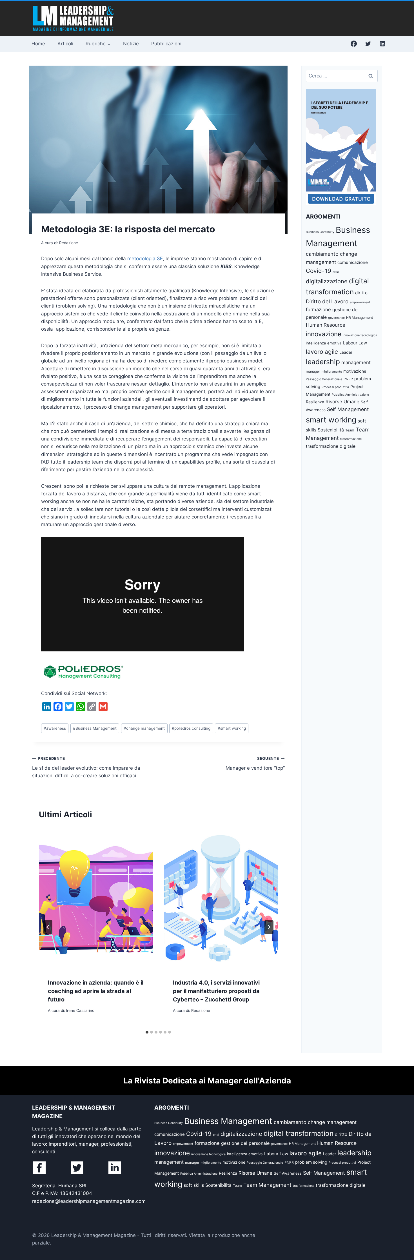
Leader (345, 352)
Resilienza (315, 401)
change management (144, 728)
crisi (336, 272)
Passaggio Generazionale (324, 379)
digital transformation (298, 1133)
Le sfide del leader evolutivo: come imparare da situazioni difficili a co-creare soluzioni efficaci (86, 767)
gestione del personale (245, 1143)
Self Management (348, 409)
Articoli (65, 43)
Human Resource (325, 325)
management (356, 362)
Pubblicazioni (166, 43)
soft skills (194, 1185)
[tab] (147, 1032)
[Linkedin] (382, 43)
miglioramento (332, 371)
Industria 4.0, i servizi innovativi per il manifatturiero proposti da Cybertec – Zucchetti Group (216, 991)
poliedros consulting (191, 728)
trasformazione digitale (330, 446)
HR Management (359, 317)
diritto (361, 292)
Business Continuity (320, 232)
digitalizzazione (327, 281)
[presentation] (96, 898)
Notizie (131, 43)
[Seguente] (268, 927)
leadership (323, 361)
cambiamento (322, 254)
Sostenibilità (331, 430)
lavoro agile (322, 351)
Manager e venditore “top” (255, 763)
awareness (55, 728)
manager (313, 371)
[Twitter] (368, 43)
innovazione (323, 334)
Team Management (267, 1185)
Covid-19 (318, 270)
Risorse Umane (342, 401)
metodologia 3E (145, 258)
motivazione (354, 371)
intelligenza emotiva (324, 343)
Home (38, 43)
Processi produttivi (335, 387)
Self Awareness (288, 1173)
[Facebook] (354, 43)
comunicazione (352, 262)
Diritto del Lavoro (327, 301)
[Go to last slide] (47, 927)
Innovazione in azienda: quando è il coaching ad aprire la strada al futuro (95, 991)
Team (349, 430)
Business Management (95, 728)
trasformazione (351, 439)
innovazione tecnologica (360, 335)
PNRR (348, 379)
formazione (318, 309)
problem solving (311, 1162)
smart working (232, 728)
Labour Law (355, 343)
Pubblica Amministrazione (350, 395)
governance (336, 318)
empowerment (360, 302)
